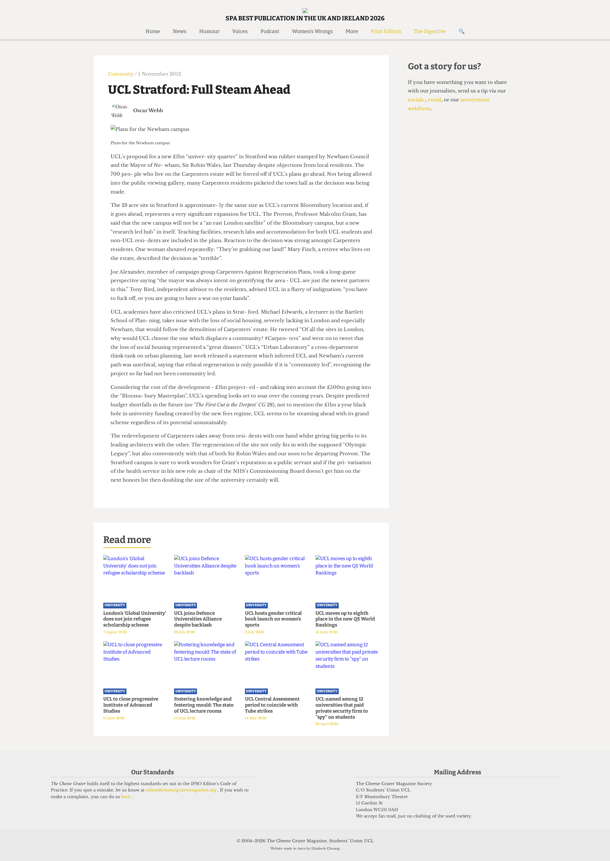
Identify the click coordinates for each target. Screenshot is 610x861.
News (179, 31)
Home (153, 31)
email (433, 100)
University (121, 74)
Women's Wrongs (312, 31)
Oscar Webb (148, 110)
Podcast (270, 31)
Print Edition (386, 31)
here (126, 796)
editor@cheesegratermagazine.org (182, 790)
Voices (240, 31)
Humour (209, 31)
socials (416, 100)
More (352, 31)
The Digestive (430, 31)
